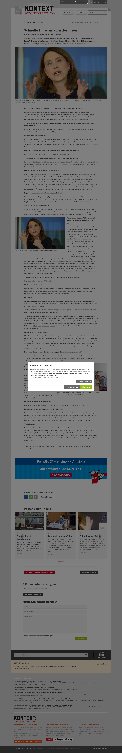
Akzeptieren (86, 387)
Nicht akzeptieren (72, 387)
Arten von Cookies (83, 381)
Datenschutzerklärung (51, 377)
